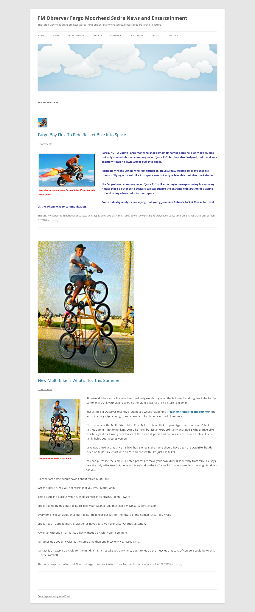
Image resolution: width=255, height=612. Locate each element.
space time (175, 215)
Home (41, 35)
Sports (98, 35)
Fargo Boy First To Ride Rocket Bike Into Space (82, 134)
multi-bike (123, 215)
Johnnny (54, 220)
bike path (112, 215)
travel (198, 215)
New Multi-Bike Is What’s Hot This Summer (78, 380)
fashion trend (109, 564)
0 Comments (45, 144)
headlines (123, 564)
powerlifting (145, 215)
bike (103, 215)
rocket (156, 215)
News (56, 35)
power (134, 215)
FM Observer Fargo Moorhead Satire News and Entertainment (112, 18)
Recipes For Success (76, 215)
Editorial (115, 35)
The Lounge (137, 35)
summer (146, 564)
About (155, 35)
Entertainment (76, 35)
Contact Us (175, 35)
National (70, 564)
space (164, 215)
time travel (188, 215)
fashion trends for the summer (190, 411)
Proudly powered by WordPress (54, 596)
